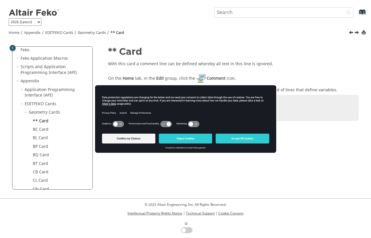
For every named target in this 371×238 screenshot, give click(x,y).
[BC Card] (357, 33)
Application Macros (44, 58)
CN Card (41, 189)
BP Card (40, 146)
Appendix (32, 32)
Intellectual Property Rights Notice (155, 213)
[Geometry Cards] (351, 33)
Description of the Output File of (52, 47)
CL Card (40, 180)
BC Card (40, 129)
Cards (59, 32)
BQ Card (41, 155)
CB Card (40, 172)
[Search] (347, 13)
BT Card (40, 164)
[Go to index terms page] (356, 15)
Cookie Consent (230, 213)
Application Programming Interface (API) (50, 93)
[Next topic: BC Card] (357, 33)
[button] (18, 58)
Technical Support (200, 213)
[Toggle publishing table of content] (13, 48)
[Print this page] (364, 33)
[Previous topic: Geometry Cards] (351, 33)
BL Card (40, 138)
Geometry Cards (92, 32)
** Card (117, 32)
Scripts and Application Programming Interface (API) (49, 70)
